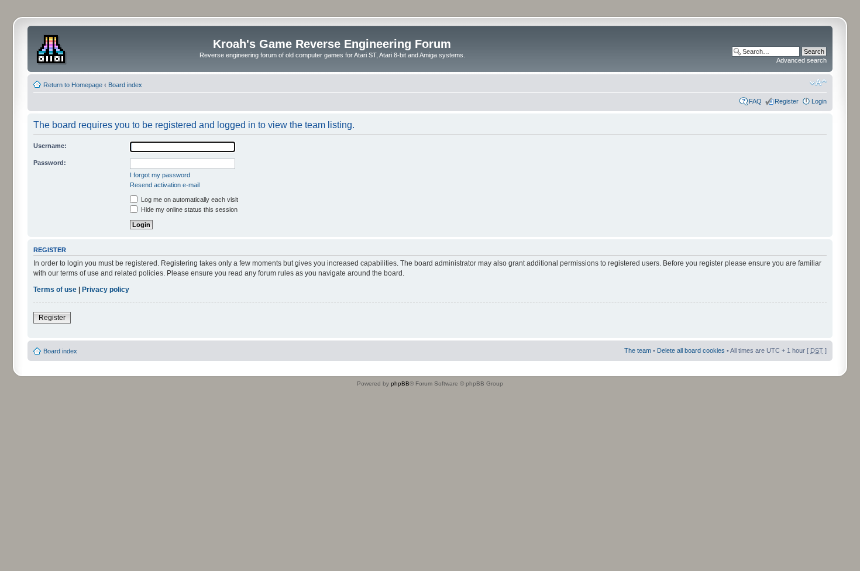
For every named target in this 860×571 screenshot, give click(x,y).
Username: (50, 145)
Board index (125, 84)
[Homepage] (52, 47)
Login (819, 101)
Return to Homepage (72, 84)
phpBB (400, 383)
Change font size (818, 82)
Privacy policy (105, 290)
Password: (49, 162)
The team (637, 350)
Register (787, 101)
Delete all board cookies (691, 350)
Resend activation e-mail (164, 184)
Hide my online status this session (188, 209)
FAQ (755, 101)
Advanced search (801, 60)
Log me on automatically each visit (188, 199)
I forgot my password (160, 174)
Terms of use (55, 290)
